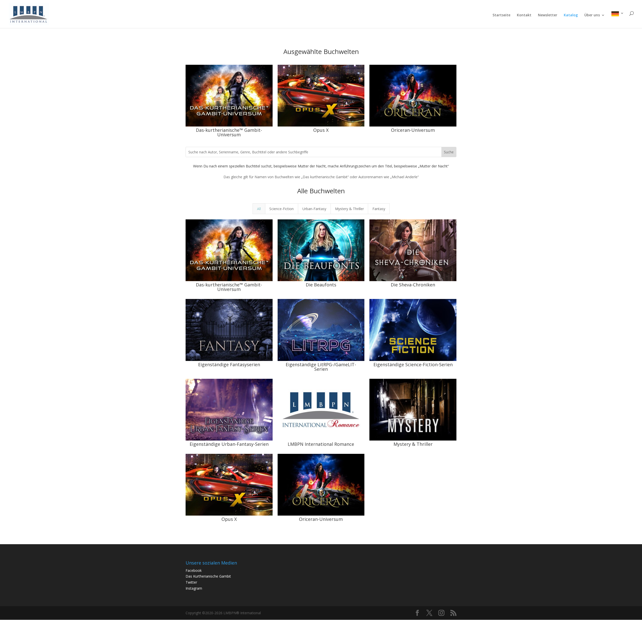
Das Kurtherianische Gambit (208, 576)
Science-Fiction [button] (281, 208)
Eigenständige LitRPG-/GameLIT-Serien (321, 366)
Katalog (571, 15)
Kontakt (524, 15)
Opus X (321, 130)
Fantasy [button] (378, 208)
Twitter (191, 582)
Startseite (501, 15)
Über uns (592, 15)
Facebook (194, 570)
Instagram (194, 588)
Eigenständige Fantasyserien (229, 364)
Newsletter (547, 15)
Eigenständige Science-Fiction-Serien (413, 364)
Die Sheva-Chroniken (413, 285)
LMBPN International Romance (321, 444)
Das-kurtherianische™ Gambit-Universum (229, 132)
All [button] (259, 208)
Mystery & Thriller (413, 444)
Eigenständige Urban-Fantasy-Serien (229, 444)
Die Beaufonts (321, 285)
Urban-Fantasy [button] (314, 208)
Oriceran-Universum (413, 130)
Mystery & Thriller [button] (349, 208)
